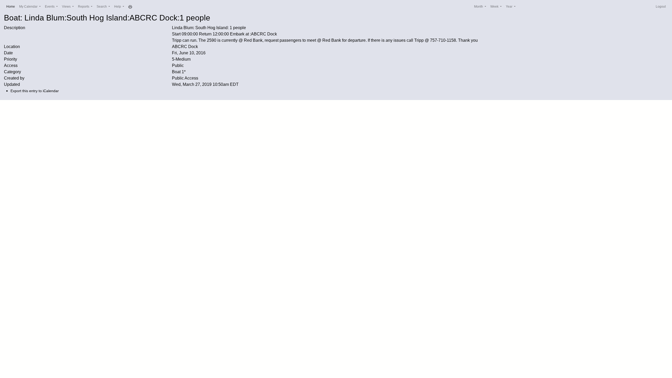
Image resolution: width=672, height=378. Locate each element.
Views (66, 6)
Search (102, 6)
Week (494, 6)
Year (509, 6)
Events (50, 6)
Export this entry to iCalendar (34, 91)
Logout (661, 6)
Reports (84, 6)
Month (479, 6)
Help (118, 6)
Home (11, 6)
